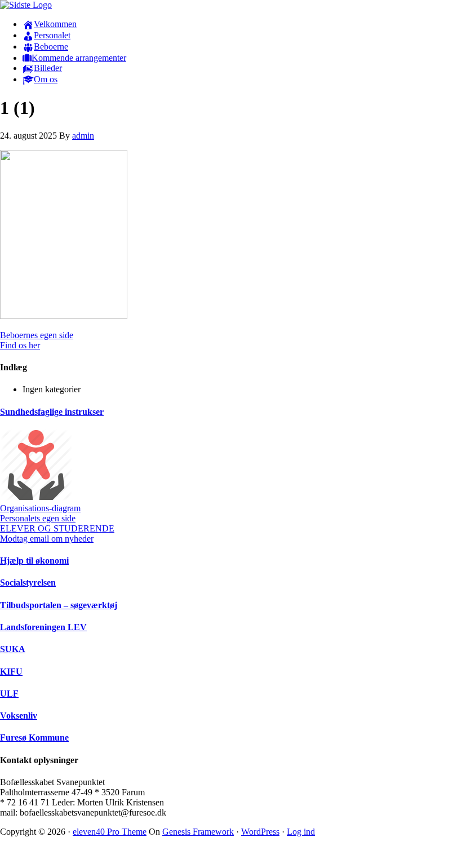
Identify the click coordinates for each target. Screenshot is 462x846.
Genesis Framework (198, 831)
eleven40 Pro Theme (109, 831)
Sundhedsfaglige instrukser (52, 412)
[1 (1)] (63, 316)
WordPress (260, 831)
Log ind (301, 831)
